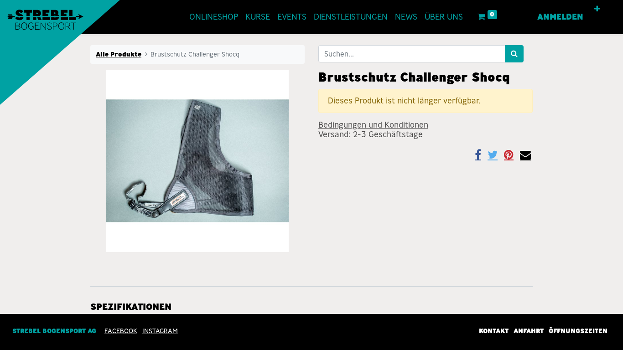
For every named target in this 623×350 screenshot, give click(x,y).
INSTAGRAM (160, 331)
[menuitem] (213, 17)
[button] (597, 9)
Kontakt (494, 331)
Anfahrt (529, 331)
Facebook (120, 331)
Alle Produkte (118, 54)
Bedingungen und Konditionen (373, 125)
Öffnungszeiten (578, 331)
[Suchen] (514, 53)
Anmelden (560, 17)
